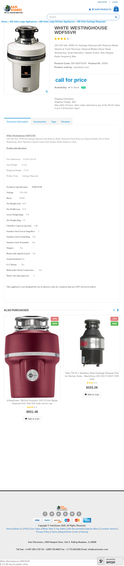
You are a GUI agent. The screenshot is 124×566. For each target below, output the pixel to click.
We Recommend (75, 529)
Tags (53, 121)
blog (61, 532)
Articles (68, 532)
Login (115, 2)
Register (102, 2)
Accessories (40, 121)
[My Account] (90, 9)
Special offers (91, 529)
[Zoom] (47, 91)
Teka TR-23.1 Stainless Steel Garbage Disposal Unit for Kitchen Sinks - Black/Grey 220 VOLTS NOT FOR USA (92, 376)
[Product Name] (32, 357)
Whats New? (48, 529)
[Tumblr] (79, 514)
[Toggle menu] (27, 8)
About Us (17, 529)
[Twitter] (51, 514)
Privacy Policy (43, 532)
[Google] (65, 514)
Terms (55, 532)
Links (75, 532)
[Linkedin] (58, 514)
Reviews (65, 121)
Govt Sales (35, 529)
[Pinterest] (72, 514)
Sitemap (84, 532)
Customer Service (108, 529)
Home (9, 529)
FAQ (26, 529)
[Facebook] (45, 514)
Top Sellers (61, 529)
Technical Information (17, 121)
